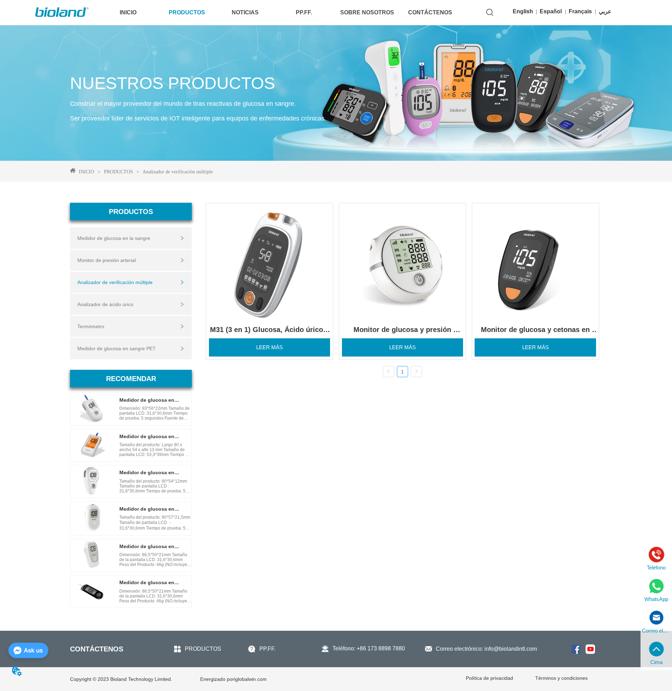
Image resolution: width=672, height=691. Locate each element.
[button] (187, 12)
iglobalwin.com (233, 679)
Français (580, 11)
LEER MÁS (269, 347)
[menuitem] (187, 12)
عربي (605, 11)
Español (551, 11)
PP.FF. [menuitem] (304, 12)
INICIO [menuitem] (128, 12)
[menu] (279, 12)
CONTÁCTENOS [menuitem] (430, 12)
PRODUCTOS (118, 171)
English (523, 11)
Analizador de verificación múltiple (177, 171)
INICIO (86, 171)
